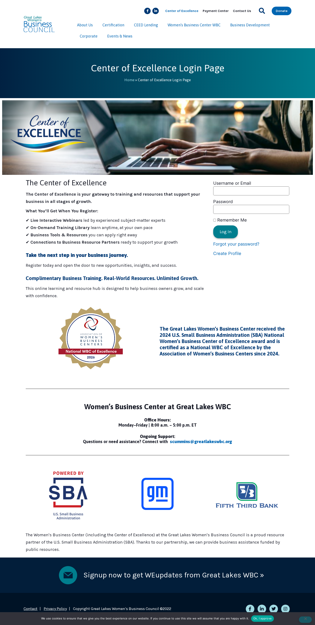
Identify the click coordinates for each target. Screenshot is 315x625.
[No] (305, 619)
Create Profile (227, 253)
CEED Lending (146, 25)
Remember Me (231, 220)
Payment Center (216, 11)
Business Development (250, 25)
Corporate (89, 36)
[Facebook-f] (147, 11)
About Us (85, 25)
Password (223, 201)
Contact (31, 608)
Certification (113, 25)
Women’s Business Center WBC (194, 25)
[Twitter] (273, 609)
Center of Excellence (181, 11)
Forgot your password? (236, 244)
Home (129, 80)
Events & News (119, 36)
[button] (262, 10)
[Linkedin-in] (155, 11)
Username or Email (232, 183)
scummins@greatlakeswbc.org (201, 441)
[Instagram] (285, 609)
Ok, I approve (262, 618)
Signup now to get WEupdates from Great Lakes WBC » (174, 575)
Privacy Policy (55, 608)
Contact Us (242, 11)
